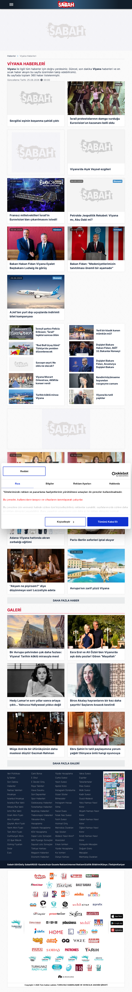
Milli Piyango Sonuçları (42, 840)
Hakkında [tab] (114, 483)
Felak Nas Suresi (63, 815)
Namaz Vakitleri (14, 790)
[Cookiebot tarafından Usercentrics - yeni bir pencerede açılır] (114, 474)
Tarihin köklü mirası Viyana (47, 396)
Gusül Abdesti (86, 798)
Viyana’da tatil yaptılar (104, 396)
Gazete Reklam (59, 864)
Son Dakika (12, 782)
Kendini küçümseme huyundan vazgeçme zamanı (108, 380)
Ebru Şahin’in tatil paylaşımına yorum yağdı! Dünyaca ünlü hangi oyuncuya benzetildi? (95, 751)
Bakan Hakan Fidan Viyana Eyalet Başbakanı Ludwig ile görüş (32, 266)
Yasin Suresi (61, 782)
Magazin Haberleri (40, 852)
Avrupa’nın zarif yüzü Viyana (89, 588)
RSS (34, 864)
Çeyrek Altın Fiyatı (16, 823)
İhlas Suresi (84, 786)
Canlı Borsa (36, 773)
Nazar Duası (61, 811)
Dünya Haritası (62, 857)
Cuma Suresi (61, 777)
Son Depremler (38, 794)
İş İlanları (11, 777)
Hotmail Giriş (61, 823)
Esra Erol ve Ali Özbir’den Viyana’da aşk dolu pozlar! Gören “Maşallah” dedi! (94, 655)
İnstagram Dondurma (65, 790)
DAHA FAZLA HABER (66, 600)
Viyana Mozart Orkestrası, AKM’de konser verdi (47, 380)
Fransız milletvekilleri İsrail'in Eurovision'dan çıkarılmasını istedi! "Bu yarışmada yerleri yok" (33, 218)
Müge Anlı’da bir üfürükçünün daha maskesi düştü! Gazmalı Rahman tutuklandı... (34, 751)
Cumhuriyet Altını (15, 836)
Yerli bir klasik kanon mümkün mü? (108, 332)
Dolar (9, 848)
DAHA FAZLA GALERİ (66, 763)
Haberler (11, 56)
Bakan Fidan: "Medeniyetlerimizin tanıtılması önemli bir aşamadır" (93, 266)
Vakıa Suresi (85, 773)
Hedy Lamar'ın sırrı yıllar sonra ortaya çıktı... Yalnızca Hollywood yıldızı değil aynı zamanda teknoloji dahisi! (35, 703)
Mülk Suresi (84, 790)
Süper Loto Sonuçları (41, 836)
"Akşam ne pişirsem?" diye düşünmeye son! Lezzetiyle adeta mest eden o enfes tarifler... (32, 588)
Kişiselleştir (63, 521)
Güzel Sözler (61, 794)
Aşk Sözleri (60, 832)
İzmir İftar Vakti (14, 811)
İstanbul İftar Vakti (15, 802)
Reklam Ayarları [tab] (82, 483)
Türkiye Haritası (38, 848)
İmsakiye (11, 794)
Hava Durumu (37, 790)
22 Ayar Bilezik (14, 840)
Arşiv (48, 864)
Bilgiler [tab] (50, 483)
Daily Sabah (25, 864)
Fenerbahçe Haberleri (41, 807)
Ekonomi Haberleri (40, 857)
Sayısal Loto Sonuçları (41, 844)
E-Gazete (41, 864)
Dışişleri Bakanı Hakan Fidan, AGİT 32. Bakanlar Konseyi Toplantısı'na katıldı (108, 348)
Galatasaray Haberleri (41, 802)
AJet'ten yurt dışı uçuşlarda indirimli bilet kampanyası (34, 314)
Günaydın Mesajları (88, 844)
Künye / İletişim (109, 864)
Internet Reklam (76, 864)
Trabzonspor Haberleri (42, 815)
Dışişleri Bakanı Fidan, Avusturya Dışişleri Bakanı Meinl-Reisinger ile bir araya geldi (107, 364)
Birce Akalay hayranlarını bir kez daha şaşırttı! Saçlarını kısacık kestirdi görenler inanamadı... (95, 703)
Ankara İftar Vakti (15, 807)
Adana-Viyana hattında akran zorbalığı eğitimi (30, 540)
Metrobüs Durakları (64, 827)
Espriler (82, 777)
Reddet (24, 471)
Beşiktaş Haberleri (40, 811)
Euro (9, 852)
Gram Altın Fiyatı (15, 815)
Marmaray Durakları (88, 857)
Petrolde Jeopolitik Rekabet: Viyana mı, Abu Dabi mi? (94, 217)
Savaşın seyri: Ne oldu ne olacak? (46, 364)
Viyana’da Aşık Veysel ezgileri (90, 169)
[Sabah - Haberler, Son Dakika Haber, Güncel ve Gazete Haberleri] (66, 4)
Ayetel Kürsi (61, 786)
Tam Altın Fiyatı (14, 832)
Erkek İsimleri (61, 844)
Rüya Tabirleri (37, 786)
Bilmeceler (60, 798)
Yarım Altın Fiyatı (15, 827)
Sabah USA (13, 864)
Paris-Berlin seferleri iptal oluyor (92, 539)
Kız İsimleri (60, 852)
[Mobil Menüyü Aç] (11, 4)
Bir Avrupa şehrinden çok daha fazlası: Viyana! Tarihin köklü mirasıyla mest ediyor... (36, 655)
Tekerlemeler (85, 782)
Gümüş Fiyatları (14, 844)
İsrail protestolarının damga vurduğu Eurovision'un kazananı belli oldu (95, 120)
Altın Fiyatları (13, 819)
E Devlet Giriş (38, 782)
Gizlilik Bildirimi (92, 864)
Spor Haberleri (38, 798)
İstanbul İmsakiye (15, 798)
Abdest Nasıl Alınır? (64, 836)
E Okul (34, 777)
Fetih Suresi (61, 819)
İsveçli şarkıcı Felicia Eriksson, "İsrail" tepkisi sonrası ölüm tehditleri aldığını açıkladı (48, 332)
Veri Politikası (13, 773)
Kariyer (121, 864)
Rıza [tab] (17, 483)
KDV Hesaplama (39, 832)
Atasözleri (60, 840)
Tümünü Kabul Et (108, 521)
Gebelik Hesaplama (40, 827)
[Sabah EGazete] (114, 815)
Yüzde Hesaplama (64, 773)
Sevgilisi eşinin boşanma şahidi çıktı (34, 120)
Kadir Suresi (85, 794)
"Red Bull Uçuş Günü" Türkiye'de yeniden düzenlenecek (48, 348)
